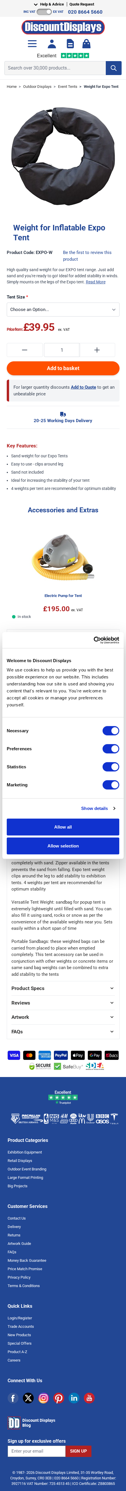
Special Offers (20, 1343)
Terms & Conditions (24, 1286)
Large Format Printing (25, 1177)
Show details (94, 808)
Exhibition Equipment (25, 1152)
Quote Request (81, 4)
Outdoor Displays (37, 86)
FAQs (12, 1252)
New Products (19, 1335)
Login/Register (20, 1318)
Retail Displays (20, 1160)
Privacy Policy (19, 1277)
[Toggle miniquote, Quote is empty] (70, 43)
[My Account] (52, 43)
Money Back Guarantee (27, 1260)
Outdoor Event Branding (27, 1169)
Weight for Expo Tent (101, 86)
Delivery (14, 1227)
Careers (14, 1360)
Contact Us (17, 1218)
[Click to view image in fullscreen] (63, 156)
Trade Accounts (21, 1326)
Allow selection (63, 845)
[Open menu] (32, 43)
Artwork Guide (19, 1243)
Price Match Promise (25, 1269)
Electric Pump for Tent (63, 595)
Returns (14, 1235)
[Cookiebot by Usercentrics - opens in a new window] (93, 640)
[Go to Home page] (63, 26)
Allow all (63, 826)
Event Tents (67, 86)
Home (12, 86)
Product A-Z (17, 1352)
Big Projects (18, 1186)
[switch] (111, 748)
